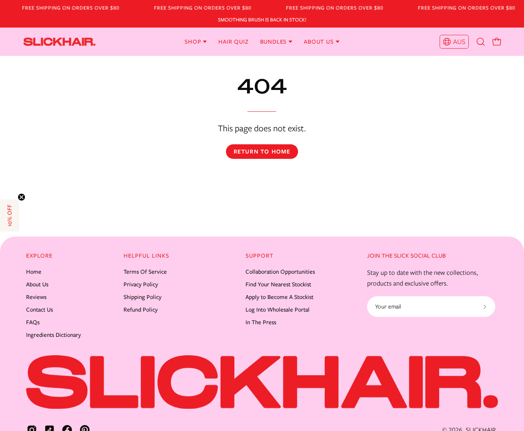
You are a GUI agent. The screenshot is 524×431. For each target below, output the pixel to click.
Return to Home (262, 151)
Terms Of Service (145, 272)
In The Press (261, 322)
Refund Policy (141, 309)
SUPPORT (260, 256)
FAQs (33, 322)
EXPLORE (39, 256)
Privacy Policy (141, 284)
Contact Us (39, 309)
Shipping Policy (142, 297)
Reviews (36, 297)
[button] (481, 42)
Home (33, 272)
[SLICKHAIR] (36, 41)
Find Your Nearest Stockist (278, 284)
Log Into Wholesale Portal (278, 309)
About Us (37, 284)
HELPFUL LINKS (146, 256)
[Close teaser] (21, 197)
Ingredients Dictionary (53, 335)
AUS (459, 42)
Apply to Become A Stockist (279, 297)
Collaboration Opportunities (280, 272)
